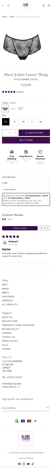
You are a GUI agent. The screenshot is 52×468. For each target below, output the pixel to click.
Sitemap (6, 349)
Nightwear (8, 296)
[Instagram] (23, 463)
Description (9, 177)
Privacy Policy (10, 341)
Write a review (19, 228)
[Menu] (3, 5)
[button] (9, 91)
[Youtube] (28, 463)
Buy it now (26, 140)
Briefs (12, 17)
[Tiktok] (32, 463)
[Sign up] (47, 407)
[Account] (43, 5)
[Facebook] (19, 463)
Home (4, 17)
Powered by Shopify (35, 452)
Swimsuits (7, 300)
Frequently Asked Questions (18, 325)
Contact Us (8, 337)
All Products (10, 304)
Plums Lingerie (21, 452)
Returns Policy (10, 329)
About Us (7, 317)
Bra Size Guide (10, 321)
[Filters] (41, 228)
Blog (5, 345)
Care (4, 183)
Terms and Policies (26, 458)
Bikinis (5, 288)
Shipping (6, 333)
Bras (4, 284)
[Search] (8, 5)
